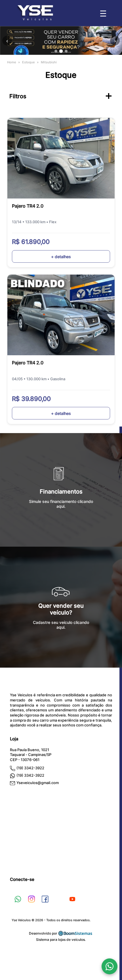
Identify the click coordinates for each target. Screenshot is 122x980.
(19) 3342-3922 (30, 768)
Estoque (28, 62)
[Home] (35, 19)
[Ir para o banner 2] (61, 51)
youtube (72, 899)
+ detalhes (61, 256)
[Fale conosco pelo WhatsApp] (109, 966)
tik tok (58, 899)
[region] (61, 40)
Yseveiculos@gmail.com (37, 783)
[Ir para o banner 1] (55, 51)
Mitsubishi (49, 62)
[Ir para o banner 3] (66, 51)
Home (11, 62)
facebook (45, 899)
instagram (31, 899)
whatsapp (17, 899)
